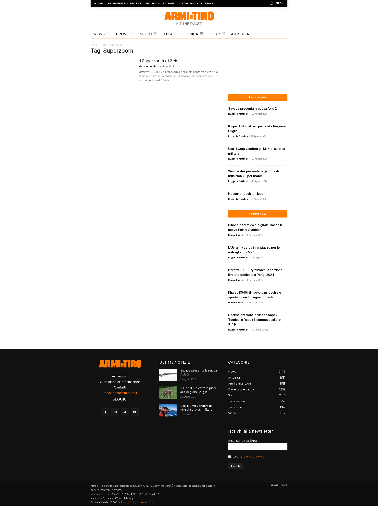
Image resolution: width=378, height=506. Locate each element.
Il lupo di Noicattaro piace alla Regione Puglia (198, 390)
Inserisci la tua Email (243, 441)
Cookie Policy (145, 502)
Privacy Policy (255, 456)
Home (94, 44)
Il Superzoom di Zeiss (160, 60)
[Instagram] (115, 412)
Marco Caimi (235, 234)
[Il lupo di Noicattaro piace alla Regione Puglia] (168, 392)
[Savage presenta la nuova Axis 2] (168, 375)
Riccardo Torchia (238, 136)
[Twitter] (125, 412)
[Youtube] (135, 412)
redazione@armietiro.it (120, 393)
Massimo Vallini (148, 66)
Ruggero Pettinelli (238, 113)
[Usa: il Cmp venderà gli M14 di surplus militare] (168, 410)
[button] (265, 3)
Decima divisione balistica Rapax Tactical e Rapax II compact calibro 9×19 (254, 319)
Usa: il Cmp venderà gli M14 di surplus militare (196, 408)
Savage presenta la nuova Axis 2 (252, 108)
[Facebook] (105, 412)
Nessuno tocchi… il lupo (246, 194)
